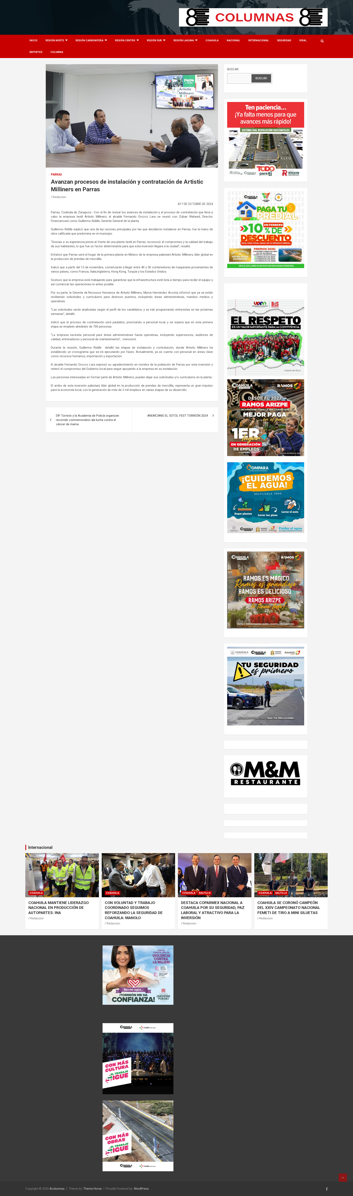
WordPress (141, 1188)
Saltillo (205, 893)
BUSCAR (233, 69)
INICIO (33, 40)
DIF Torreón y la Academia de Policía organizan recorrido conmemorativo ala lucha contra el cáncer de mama (87, 420)
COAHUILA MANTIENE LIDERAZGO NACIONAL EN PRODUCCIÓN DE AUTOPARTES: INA (58, 907)
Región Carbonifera (89, 40)
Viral (303, 40)
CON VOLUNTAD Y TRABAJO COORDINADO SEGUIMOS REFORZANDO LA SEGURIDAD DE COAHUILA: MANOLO (134, 910)
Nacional (233, 40)
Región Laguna (183, 40)
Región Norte (55, 40)
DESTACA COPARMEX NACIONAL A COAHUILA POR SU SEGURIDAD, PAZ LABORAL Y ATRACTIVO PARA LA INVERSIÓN (213, 910)
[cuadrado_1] (265, 104)
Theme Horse (92, 1188)
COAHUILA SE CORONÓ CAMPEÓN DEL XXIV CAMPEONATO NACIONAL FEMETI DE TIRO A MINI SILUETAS (288, 907)
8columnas (57, 1188)
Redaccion (59, 197)
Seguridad (284, 40)
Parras (56, 174)
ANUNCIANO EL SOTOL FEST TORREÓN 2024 (177, 415)
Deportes (35, 52)
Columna (56, 52)
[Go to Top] (343, 1178)
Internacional (258, 40)
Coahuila (212, 40)
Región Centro (125, 40)
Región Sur (154, 40)
